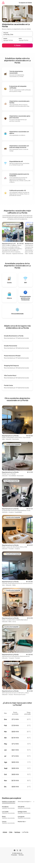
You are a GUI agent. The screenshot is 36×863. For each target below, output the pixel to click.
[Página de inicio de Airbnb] (3, 2)
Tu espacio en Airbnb (25, 3)
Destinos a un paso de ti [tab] (8, 801)
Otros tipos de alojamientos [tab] (25, 801)
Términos (21, 855)
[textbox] (9, 40)
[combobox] (17, 35)
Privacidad (14, 855)
